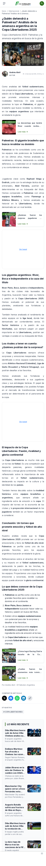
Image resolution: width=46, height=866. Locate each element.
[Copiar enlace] (29, 698)
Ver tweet (23, 249)
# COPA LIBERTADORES (13, 712)
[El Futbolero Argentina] (23, 3)
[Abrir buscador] (42, 3)
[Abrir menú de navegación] (4, 3)
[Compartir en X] (4, 698)
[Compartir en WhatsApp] (17, 698)
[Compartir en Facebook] (10, 698)
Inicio (4, 11)
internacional (14, 11)
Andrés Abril (14, 72)
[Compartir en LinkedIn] (23, 698)
